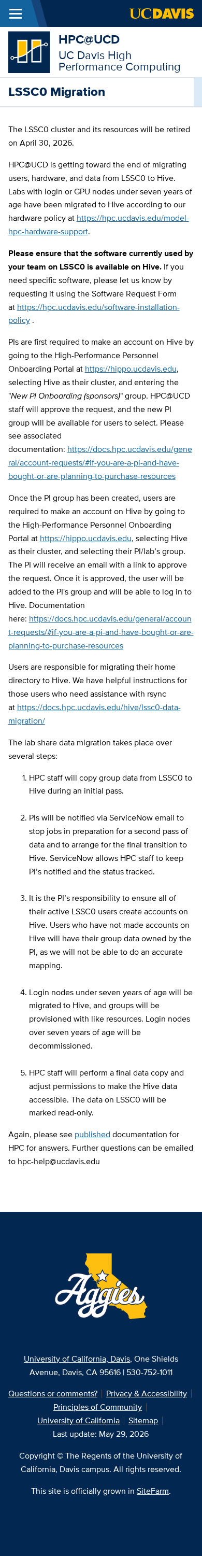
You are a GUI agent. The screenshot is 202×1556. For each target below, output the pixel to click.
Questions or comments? (52, 1393)
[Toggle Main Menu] (15, 13)
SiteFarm (153, 1491)
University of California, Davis (77, 1359)
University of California (78, 1420)
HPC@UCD (89, 39)
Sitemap (143, 1420)
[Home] (29, 51)
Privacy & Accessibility (146, 1393)
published (92, 1134)
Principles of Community (97, 1407)
